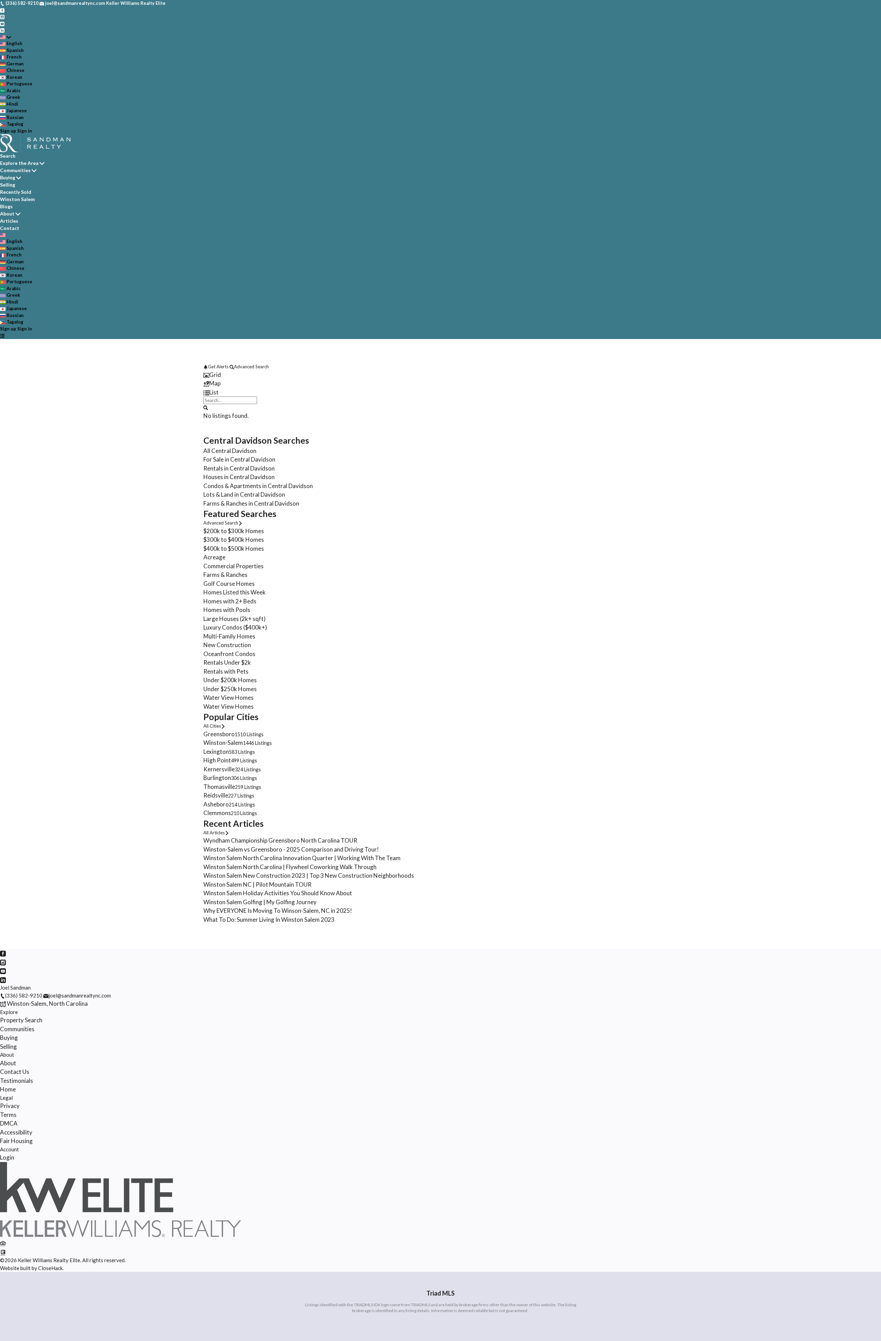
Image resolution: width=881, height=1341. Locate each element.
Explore (9, 1012)
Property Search (21, 1020)
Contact (9, 228)
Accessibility (16, 1132)
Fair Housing (16, 1140)
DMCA (9, 1123)
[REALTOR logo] (3, 1252)
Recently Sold (15, 192)
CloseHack (50, 1268)
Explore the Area (19, 163)
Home (8, 1089)
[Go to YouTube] (2, 23)
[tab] (440, 374)
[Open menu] (2, 335)
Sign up (8, 131)
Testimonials (16, 1080)
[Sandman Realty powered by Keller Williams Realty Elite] (120, 1235)
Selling (7, 185)
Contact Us (14, 1071)
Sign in (24, 131)
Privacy (10, 1105)
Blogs (6, 206)
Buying (7, 177)
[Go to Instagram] (2, 16)
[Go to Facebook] (2, 10)
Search (7, 156)
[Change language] (5, 37)
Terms (8, 1114)
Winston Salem (17, 199)
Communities (15, 170)
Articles (9, 221)
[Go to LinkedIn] (2, 30)
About (7, 214)
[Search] (205, 407)
